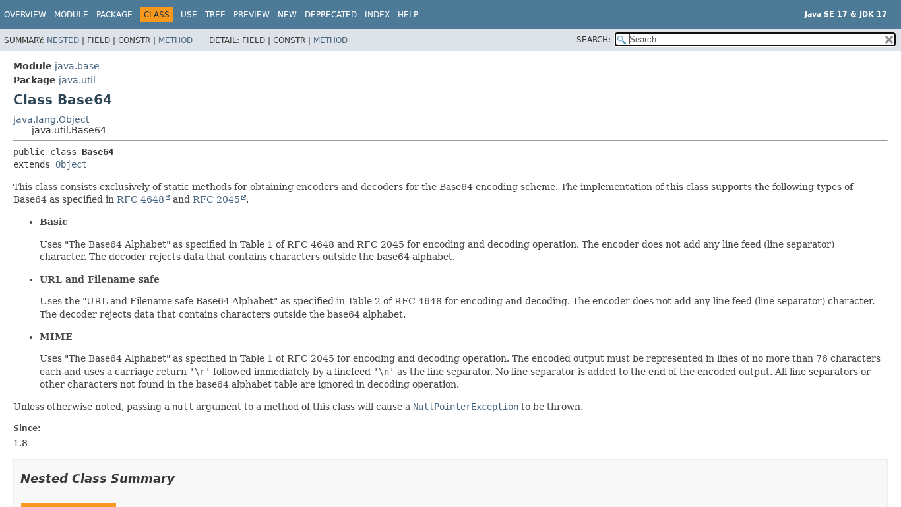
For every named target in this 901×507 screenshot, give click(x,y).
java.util (77, 80)
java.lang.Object (51, 119)
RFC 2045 (216, 199)
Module (71, 14)
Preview (251, 14)
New (287, 14)
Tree (215, 14)
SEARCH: (593, 39)
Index (377, 14)
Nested (63, 40)
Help (408, 14)
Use (189, 14)
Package (114, 14)
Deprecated (331, 14)
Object (71, 164)
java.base (77, 66)
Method (175, 40)
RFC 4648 (140, 199)
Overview (25, 14)
